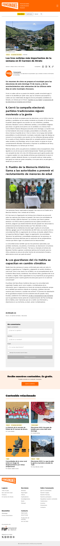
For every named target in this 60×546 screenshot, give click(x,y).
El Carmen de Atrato (16, 54)
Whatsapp (4, 513)
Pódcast (23, 503)
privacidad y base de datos (21, 352)
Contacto (43, 507)
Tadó (7, 458)
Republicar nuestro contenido (48, 499)
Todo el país (35, 425)
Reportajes (24, 492)
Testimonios (43, 501)
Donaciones (43, 505)
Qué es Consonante (45, 490)
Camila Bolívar (36, 433)
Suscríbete (21, 14)
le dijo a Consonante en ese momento (40, 295)
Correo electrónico (7, 515)
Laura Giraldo (11, 431)
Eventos (42, 503)
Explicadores (24, 497)
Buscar (36, 14)
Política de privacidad (36, 543)
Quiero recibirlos (30, 383)
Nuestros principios (45, 497)
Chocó (8, 54)
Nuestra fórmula (45, 494)
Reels (22, 501)
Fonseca (4, 494)
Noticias (25, 54)
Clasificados (29, 14)
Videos (23, 494)
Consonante (17, 72)
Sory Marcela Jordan (38, 466)
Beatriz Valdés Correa (13, 468)
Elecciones (24, 315)
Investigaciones (25, 499)
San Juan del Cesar (7, 492)
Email (9, 343)
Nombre (9, 336)
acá (48, 93)
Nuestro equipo (44, 492)
